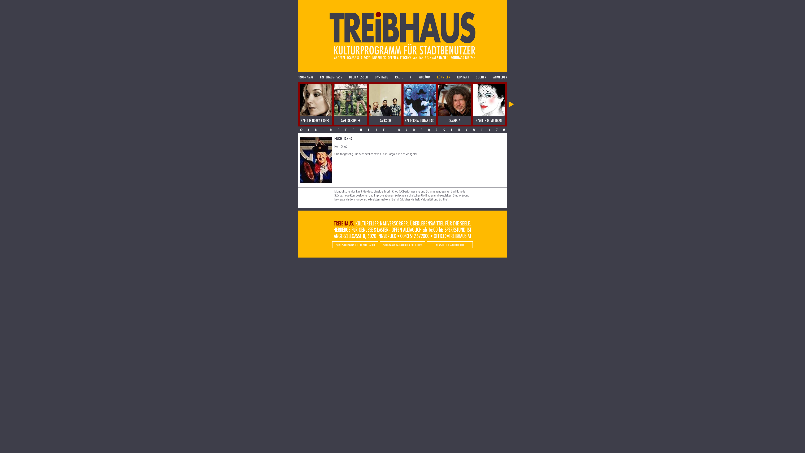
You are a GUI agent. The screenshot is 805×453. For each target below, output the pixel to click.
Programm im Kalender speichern (402, 244)
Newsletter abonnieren (450, 244)
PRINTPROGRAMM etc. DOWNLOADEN (355, 244)
